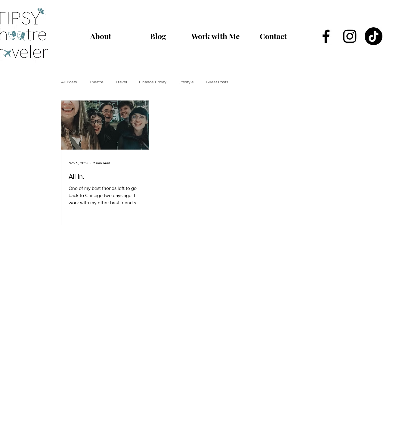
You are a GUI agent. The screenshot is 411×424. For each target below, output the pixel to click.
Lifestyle (186, 81)
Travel (121, 81)
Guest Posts (217, 81)
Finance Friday (152, 81)
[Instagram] (350, 36)
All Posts (69, 81)
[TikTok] (373, 36)
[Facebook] (326, 36)
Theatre (96, 81)
